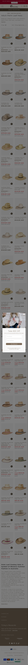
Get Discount (14, 344)
